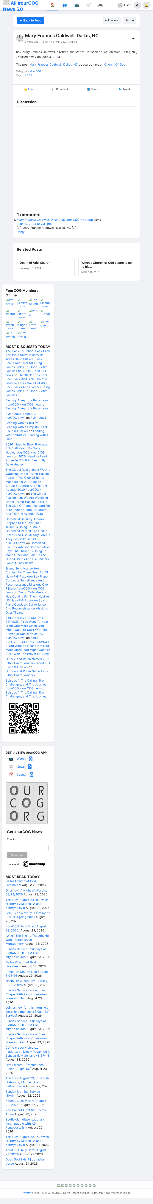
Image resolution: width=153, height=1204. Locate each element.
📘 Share (92, 89)
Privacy (26, 1192)
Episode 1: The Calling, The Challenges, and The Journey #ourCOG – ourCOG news (26, 684)
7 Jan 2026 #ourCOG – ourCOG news (22, 416)
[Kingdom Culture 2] (22, 324)
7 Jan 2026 (39, 418)
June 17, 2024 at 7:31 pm (34, 224)
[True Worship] (11, 335)
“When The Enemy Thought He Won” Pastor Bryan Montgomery (27, 939)
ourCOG (27, 75)
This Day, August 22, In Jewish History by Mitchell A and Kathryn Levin (27, 1141)
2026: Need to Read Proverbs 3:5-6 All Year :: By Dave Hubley (26, 460)
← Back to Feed (30, 20)
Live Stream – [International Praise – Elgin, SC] (25, 1067)
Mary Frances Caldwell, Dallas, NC (53, 64)
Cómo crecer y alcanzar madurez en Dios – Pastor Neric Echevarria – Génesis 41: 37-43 (28, 1051)
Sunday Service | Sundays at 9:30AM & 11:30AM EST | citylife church (26, 953)
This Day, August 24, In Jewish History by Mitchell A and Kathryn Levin (27, 904)
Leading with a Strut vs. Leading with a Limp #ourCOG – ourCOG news (27, 427)
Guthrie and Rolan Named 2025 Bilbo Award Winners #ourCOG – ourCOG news (28, 663)
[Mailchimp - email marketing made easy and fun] (27, 867)
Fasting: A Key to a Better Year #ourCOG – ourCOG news (27, 402)
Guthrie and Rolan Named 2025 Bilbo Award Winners (28, 673)
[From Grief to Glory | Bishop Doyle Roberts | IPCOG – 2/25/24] (34, 324)
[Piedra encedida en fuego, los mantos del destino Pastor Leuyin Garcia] (22, 313)
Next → (129, 20)
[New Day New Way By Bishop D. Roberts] (45, 324)
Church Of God (115, 64)
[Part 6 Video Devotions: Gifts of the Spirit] (34, 313)
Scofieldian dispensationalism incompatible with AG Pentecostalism (26, 1123)
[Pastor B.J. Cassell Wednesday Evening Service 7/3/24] (11, 313)
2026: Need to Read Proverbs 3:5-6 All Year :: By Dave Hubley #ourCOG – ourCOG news (27, 450)
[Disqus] (76, 160)
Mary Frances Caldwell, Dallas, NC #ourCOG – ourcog (55, 220)
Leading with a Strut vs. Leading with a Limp (27, 435)
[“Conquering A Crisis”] (45, 313)
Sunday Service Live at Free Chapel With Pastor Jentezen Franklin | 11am (26, 994)
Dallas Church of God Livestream (21, 883)
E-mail (12, 839)
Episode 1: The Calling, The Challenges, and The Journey (26, 694)
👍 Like (28, 89)
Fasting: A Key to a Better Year (27, 408)
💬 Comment (60, 89)
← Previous (111, 20)
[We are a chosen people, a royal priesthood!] (11, 302)
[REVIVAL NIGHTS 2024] (22, 302)
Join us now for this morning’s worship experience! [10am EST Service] (28, 1011)
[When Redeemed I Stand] (11, 324)
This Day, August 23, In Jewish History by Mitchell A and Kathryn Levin (27, 1082)
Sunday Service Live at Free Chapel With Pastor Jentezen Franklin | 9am (26, 1038)
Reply (21, 232)
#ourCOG (35, 71)
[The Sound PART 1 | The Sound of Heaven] (34, 302)
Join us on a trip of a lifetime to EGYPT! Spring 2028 (28, 915)
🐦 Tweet (124, 89)
